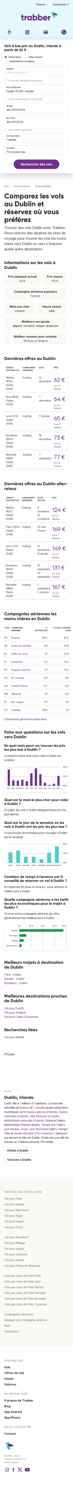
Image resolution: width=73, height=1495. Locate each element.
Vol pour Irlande (14, 1037)
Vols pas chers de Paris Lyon (22, 1281)
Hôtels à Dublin (17, 1150)
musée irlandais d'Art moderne (33, 1133)
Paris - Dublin (12, 974)
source (8, 1091)
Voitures (10, 1384)
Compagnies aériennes (18, 1314)
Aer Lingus (17, 701)
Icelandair (17, 661)
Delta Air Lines (19, 653)
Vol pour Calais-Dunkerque (21, 1017)
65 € (59, 418)
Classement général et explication (25, 719)
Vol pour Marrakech (16, 1237)
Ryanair (35, 296)
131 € (58, 567)
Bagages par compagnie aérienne (25, 1320)
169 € (59, 529)
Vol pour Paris (13, 1198)
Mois (7, 1325)
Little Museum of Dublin (44, 1116)
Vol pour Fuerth (14, 1008)
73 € (59, 437)
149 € (59, 548)
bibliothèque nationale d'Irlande (24, 1120)
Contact (10, 1433)
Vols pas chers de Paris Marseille (25, 1293)
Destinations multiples (22, 61)
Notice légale (11, 1462)
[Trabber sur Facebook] (13, 1471)
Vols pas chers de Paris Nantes (24, 1287)
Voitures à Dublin (19, 1159)
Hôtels (8, 1378)
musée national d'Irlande (41, 1112)
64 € (60, 399)
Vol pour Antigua (15, 1012)
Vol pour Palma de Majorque (22, 1265)
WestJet (16, 693)
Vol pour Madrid (14, 1204)
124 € (59, 509)
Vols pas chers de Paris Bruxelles (25, 1298)
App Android (13, 1412)
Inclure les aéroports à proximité (25, 80)
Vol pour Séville (14, 1260)
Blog (7, 1406)
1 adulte (11, 140)
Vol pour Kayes (14, 1221)
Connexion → (61, 4)
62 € (59, 379)
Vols (7, 1367)
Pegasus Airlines (20, 669)
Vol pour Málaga (14, 1243)
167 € (58, 587)
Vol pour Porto (13, 1227)
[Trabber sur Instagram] (7, 1471)
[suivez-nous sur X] (20, 1471)
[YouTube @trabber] (26, 1471)
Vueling (15, 709)
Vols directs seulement (20, 130)
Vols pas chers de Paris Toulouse (25, 1304)
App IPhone (12, 1417)
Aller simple (35, 57)
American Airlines (21, 645)
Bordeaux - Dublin (15, 983)
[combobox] (36, 71)
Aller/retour (15, 57)
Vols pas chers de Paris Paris (22, 1275)
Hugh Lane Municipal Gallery (39, 1129)
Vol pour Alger (13, 1216)
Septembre (11, 1331)
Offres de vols (14, 1373)
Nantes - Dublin (14, 979)
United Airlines (19, 685)
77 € (59, 456)
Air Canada (17, 677)
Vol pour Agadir (14, 1248)
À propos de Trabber (18, 1400)
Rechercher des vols (36, 164)
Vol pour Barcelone (16, 1210)
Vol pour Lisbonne (15, 1254)
